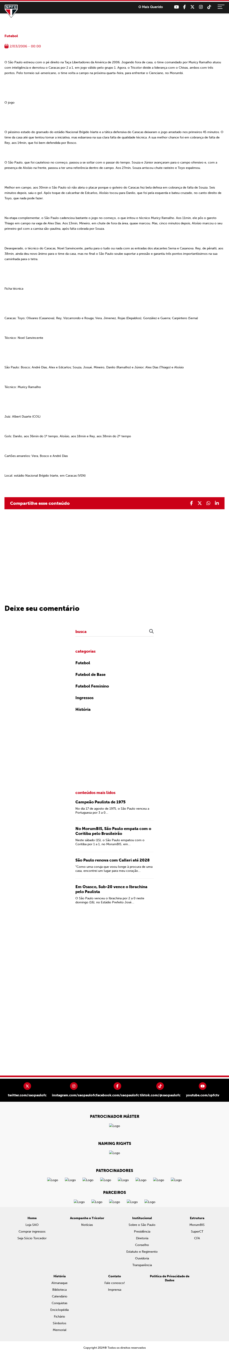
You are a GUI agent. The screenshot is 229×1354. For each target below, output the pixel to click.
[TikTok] (209, 7)
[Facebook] (184, 7)
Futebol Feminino (92, 686)
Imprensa (114, 1290)
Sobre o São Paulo (142, 1225)
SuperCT (197, 1231)
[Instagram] (201, 7)
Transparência (142, 1265)
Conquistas (59, 1303)
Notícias (87, 1225)
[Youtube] (176, 7)
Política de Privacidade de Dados (169, 1278)
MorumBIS (197, 1225)
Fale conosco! (114, 1283)
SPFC (11, 11)
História (83, 709)
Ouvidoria (142, 1258)
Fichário (59, 1316)
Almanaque (59, 1283)
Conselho (142, 1245)
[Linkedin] (217, 503)
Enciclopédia (59, 1310)
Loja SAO (32, 1225)
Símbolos (59, 1323)
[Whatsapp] (208, 503)
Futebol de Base (90, 674)
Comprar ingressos (32, 1231)
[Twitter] (192, 7)
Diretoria (142, 1238)
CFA (197, 1238)
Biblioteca (59, 1290)
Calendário (59, 1296)
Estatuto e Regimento (142, 1252)
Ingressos (84, 697)
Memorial (59, 1330)
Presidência (142, 1231)
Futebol (11, 36)
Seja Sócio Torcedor (32, 1238)
